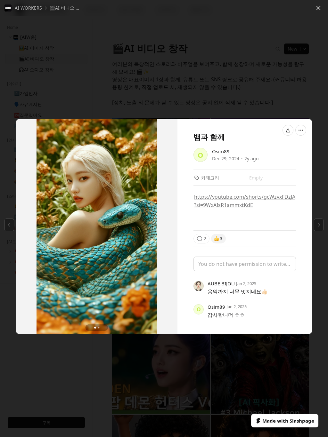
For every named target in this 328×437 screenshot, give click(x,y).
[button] (23, 8)
